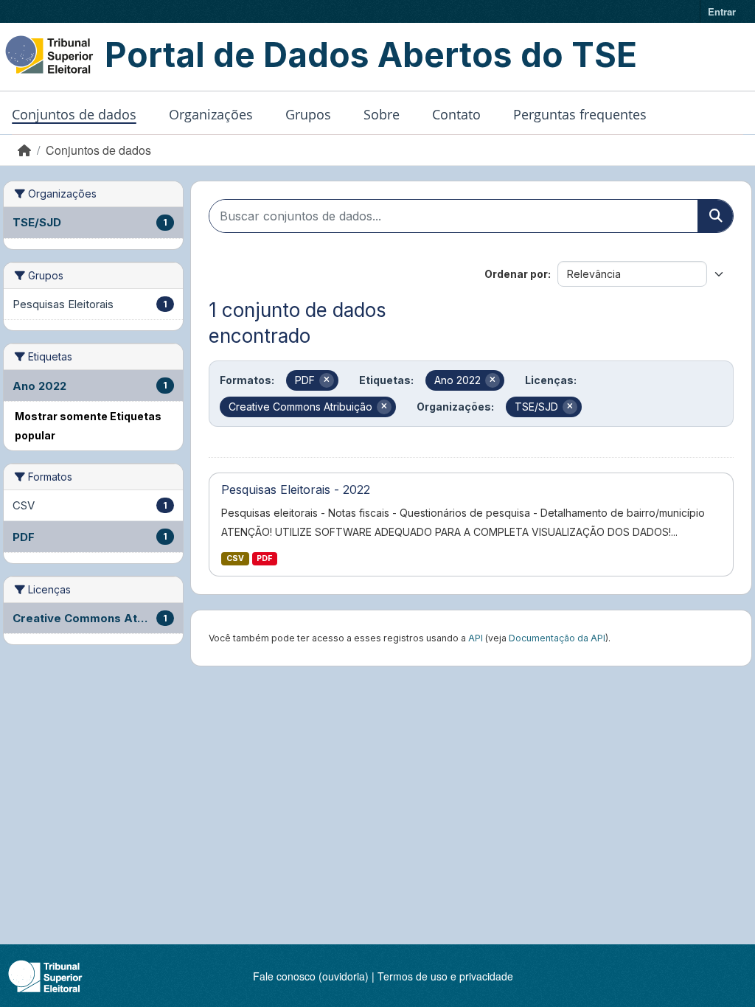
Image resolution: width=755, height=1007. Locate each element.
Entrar (722, 11)
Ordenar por (516, 274)
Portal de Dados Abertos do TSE (371, 54)
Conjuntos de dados (74, 114)
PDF (264, 558)
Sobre (381, 114)
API (475, 638)
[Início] (24, 150)
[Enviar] (715, 216)
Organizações (211, 114)
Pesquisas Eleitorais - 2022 (295, 489)
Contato (456, 114)
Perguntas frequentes (580, 114)
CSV (235, 558)
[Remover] (326, 380)
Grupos (308, 114)
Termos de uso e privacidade (445, 976)
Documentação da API (557, 638)
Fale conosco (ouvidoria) (311, 976)
